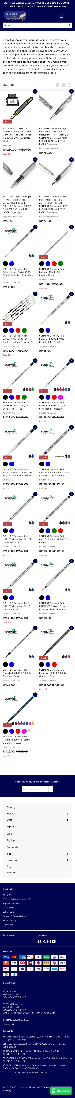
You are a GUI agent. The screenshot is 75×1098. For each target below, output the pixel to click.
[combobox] (37, 25)
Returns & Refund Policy (14, 916)
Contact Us (8, 908)
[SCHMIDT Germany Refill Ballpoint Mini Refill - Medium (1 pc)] (55, 259)
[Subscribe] (50, 789)
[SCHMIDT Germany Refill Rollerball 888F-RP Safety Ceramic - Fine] (55, 659)
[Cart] (62, 16)
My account (8, 1024)
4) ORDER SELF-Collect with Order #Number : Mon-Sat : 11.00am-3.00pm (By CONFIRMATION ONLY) (35, 1066)
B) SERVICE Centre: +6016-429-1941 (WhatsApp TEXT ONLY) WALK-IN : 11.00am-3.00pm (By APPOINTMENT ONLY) (30, 1008)
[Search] (68, 25)
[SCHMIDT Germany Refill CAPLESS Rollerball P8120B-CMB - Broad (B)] (19, 526)
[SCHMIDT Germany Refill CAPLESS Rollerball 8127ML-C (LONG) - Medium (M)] (55, 459)
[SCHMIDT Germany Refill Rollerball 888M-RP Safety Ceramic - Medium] (19, 726)
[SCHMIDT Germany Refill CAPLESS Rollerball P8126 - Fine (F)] (55, 526)
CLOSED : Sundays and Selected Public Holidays (26, 1072)
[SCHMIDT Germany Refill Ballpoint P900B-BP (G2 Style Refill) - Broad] (55, 323)
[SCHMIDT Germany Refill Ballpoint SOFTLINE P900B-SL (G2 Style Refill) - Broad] (19, 459)
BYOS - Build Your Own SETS (17, 899)
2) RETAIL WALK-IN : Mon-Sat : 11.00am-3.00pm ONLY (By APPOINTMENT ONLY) (32, 1052)
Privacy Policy (9, 920)
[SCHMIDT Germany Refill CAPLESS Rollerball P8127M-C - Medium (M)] (19, 593)
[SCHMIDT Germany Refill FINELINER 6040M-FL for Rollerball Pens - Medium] (55, 591)
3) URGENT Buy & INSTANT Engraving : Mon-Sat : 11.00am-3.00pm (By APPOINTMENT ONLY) (37, 1059)
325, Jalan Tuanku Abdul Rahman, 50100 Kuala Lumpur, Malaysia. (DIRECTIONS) (34, 1045)
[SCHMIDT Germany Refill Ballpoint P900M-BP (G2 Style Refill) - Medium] (55, 392)
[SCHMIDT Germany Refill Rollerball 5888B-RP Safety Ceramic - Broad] (19, 657)
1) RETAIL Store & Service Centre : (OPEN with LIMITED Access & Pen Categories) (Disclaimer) (37, 1038)
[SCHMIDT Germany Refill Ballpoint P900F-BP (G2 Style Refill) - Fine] (19, 392)
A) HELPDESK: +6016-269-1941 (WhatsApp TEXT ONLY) (15, 994)
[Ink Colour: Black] (5, 263)
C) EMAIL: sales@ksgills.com (16, 1020)
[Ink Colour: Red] (54, 263)
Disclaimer (8, 925)
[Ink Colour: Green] (60, 263)
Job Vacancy (9, 912)
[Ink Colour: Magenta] (60, 397)
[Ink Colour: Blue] (11, 263)
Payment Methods (11, 903)
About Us (7, 895)
